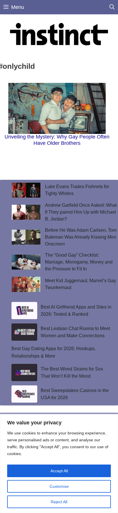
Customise (59, 486)
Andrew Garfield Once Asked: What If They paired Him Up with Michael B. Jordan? (81, 212)
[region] (59, 463)
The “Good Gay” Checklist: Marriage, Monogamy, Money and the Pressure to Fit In (79, 262)
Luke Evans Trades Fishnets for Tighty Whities (77, 190)
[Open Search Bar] (112, 7)
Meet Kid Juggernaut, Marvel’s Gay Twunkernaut (80, 284)
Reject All (59, 502)
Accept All (59, 471)
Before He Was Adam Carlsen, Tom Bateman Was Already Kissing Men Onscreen (81, 237)
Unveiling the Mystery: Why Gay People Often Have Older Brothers (57, 140)
